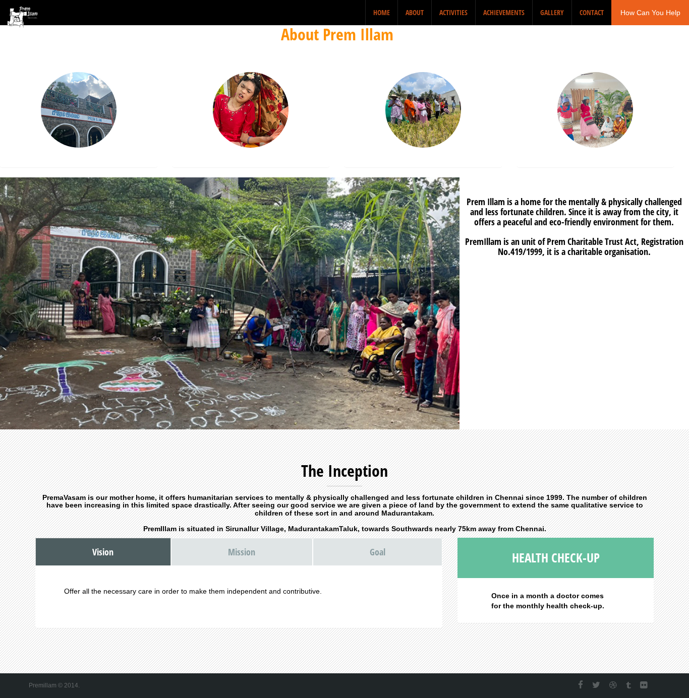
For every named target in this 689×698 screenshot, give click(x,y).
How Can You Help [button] (650, 13)
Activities (453, 12)
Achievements (504, 12)
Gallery (552, 12)
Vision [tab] (102, 552)
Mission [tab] (241, 552)
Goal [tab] (377, 552)
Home (381, 12)
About (415, 12)
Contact (592, 12)
